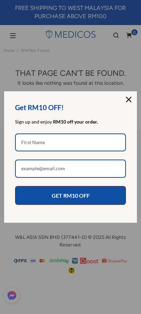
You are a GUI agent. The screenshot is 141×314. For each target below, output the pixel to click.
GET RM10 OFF (71, 195)
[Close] (128, 99)
